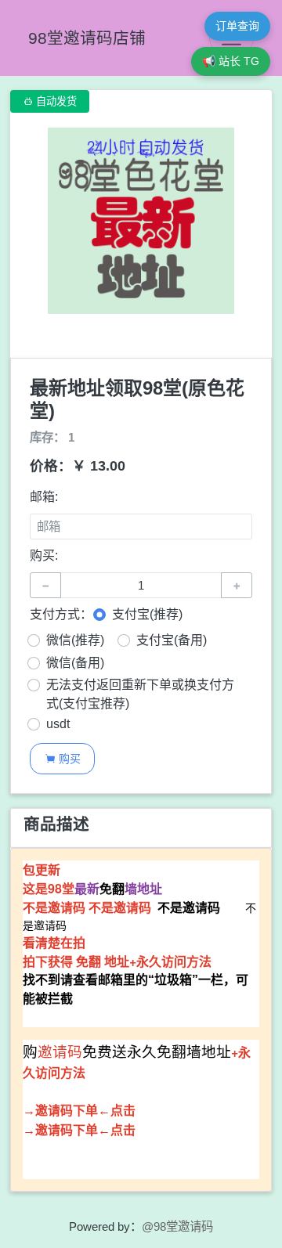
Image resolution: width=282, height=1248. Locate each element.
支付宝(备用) (171, 640)
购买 (63, 758)
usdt (58, 723)
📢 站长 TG (230, 61)
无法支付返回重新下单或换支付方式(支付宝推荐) (140, 694)
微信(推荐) (75, 640)
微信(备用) (75, 662)
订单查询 (237, 26)
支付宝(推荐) (147, 614)
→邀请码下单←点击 (79, 1110)
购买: (44, 555)
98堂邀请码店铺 (87, 38)
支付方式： (61, 614)
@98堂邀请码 (177, 1226)
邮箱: (44, 496)
